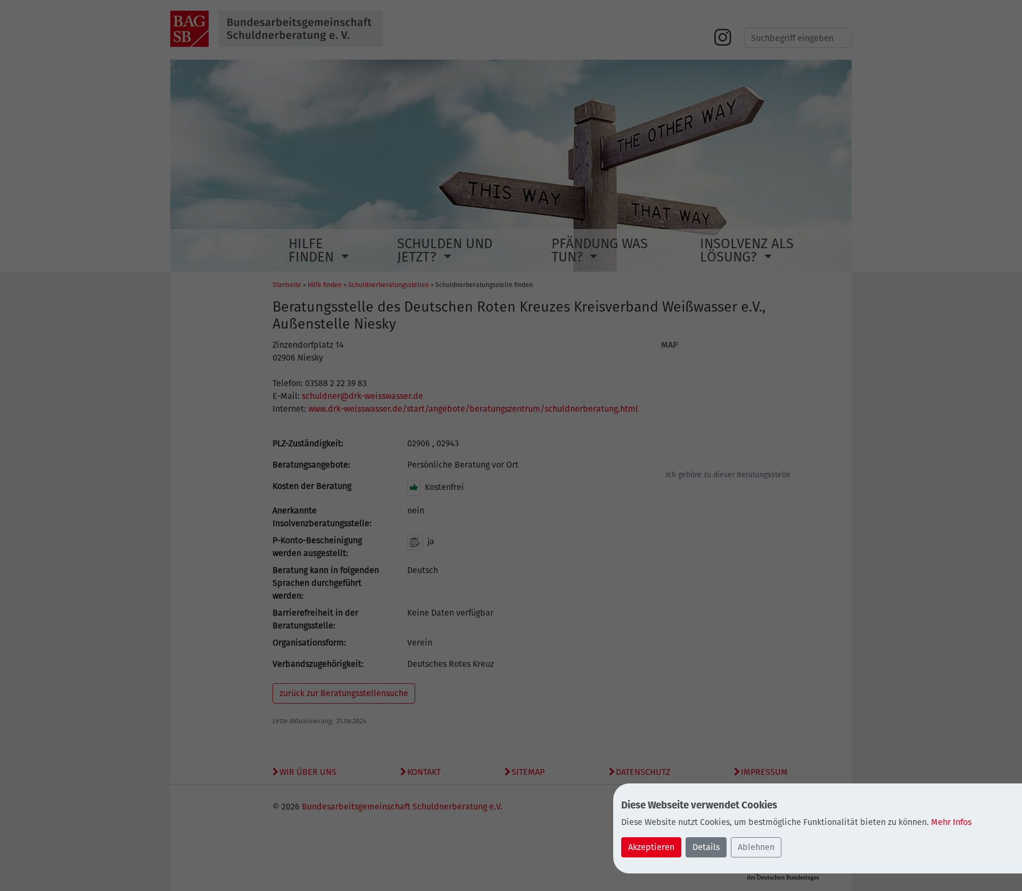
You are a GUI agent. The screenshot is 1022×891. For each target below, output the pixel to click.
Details (706, 847)
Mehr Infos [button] (951, 822)
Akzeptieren (651, 847)
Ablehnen (756, 847)
